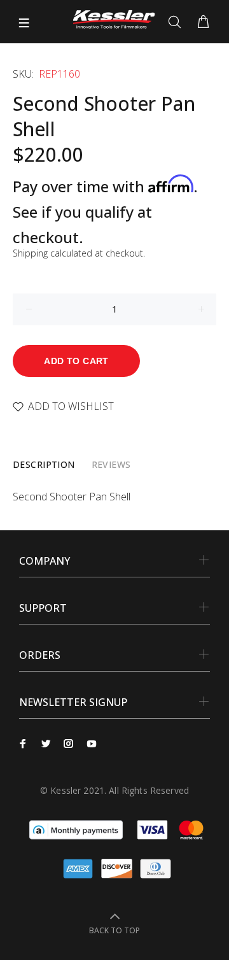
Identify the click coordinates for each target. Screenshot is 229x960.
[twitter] (46, 743)
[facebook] (23, 743)
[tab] (43, 464)
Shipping (30, 253)
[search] (177, 22)
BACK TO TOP (114, 930)
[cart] (203, 22)
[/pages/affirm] (76, 829)
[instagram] (68, 743)
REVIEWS (111, 464)
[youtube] (91, 743)
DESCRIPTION (44, 464)
